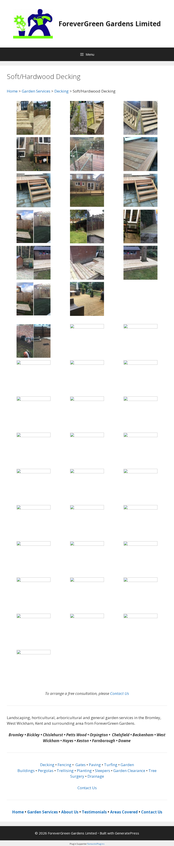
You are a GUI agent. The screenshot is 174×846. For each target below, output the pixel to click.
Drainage (95, 776)
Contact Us (119, 693)
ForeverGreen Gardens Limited (109, 23)
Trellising (65, 770)
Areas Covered (124, 812)
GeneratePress (127, 833)
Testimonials (94, 812)
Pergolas (45, 770)
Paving (95, 764)
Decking (61, 91)
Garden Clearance (129, 770)
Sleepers (102, 770)
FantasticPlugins (95, 843)
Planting (84, 770)
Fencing (64, 764)
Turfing (110, 764)
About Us (69, 812)
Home (12, 91)
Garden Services (36, 91)
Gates (80, 764)
